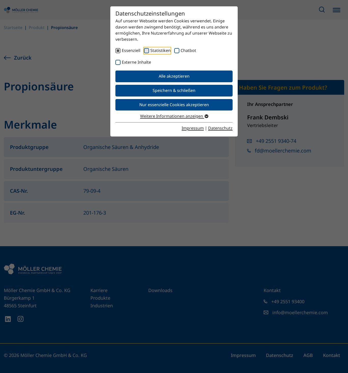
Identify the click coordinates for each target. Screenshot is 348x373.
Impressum (193, 128)
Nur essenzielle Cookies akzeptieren (174, 104)
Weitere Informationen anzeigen (172, 116)
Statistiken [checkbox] (160, 50)
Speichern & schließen (174, 90)
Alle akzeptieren (174, 76)
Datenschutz (220, 128)
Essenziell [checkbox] (131, 50)
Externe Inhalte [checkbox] (136, 62)
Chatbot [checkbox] (188, 50)
